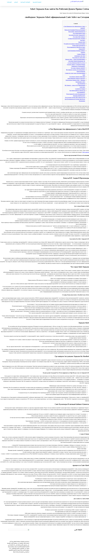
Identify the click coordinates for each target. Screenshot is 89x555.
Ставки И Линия (81, 54)
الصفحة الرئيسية (37, 2)
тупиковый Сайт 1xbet (79, 56)
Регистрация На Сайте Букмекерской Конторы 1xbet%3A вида (75, 95)
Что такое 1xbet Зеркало (79, 37)
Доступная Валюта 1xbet (79, 33)
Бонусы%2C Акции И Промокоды (76, 32)
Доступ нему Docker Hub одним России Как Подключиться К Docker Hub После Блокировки (75, 99)
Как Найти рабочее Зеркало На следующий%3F (77, 91)
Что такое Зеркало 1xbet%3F (78, 68)
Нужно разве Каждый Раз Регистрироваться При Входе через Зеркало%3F (76, 47)
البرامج (16, 2)
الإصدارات (9, 2)
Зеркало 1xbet (81, 42)
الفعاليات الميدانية (25, 2)
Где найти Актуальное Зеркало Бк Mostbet (74, 44)
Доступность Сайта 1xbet (78, 58)
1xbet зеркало (85, 152)
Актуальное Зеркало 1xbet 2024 (77, 77)
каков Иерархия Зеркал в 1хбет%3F (76, 78)
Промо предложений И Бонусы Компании (75, 30)
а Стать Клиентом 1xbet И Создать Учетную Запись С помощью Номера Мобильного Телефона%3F (76, 64)
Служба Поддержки (80, 89)
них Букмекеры (81, 84)
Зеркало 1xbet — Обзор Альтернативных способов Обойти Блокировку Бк (75, 60)
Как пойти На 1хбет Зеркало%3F (77, 35)
